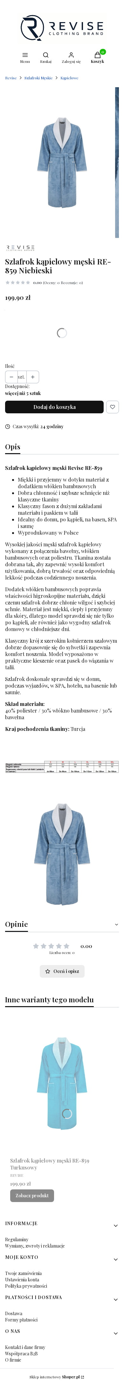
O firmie (13, 1360)
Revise (11, 77)
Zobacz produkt (32, 1196)
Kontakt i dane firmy (25, 1347)
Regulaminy (16, 1239)
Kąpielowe (69, 77)
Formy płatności (21, 1320)
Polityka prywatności (26, 1286)
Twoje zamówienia (23, 1273)
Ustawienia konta (22, 1280)
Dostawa (13, 1313)
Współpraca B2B (21, 1354)
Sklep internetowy (55, 1376)
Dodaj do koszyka (54, 407)
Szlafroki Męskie (38, 77)
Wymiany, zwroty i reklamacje (35, 1246)
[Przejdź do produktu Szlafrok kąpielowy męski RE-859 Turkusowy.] (62, 1083)
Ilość (10, 366)
